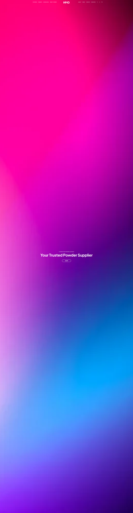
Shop (66, 260)
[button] (97, 2)
